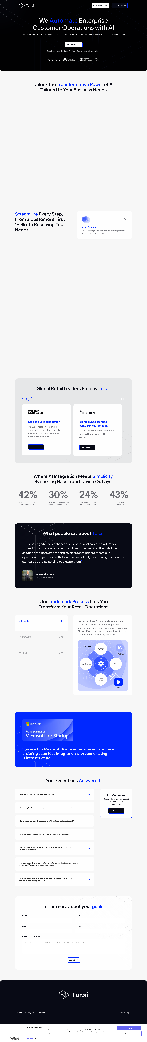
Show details (29, 1038)
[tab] (41, 623)
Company (78, 926)
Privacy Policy (30, 1012)
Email (24, 926)
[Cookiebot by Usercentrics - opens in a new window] (14, 1038)
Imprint (42, 1012)
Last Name (79, 916)
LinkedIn (18, 1012)
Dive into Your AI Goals (31, 936)
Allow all (129, 1028)
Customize (128, 1033)
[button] (121, 399)
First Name (26, 916)
